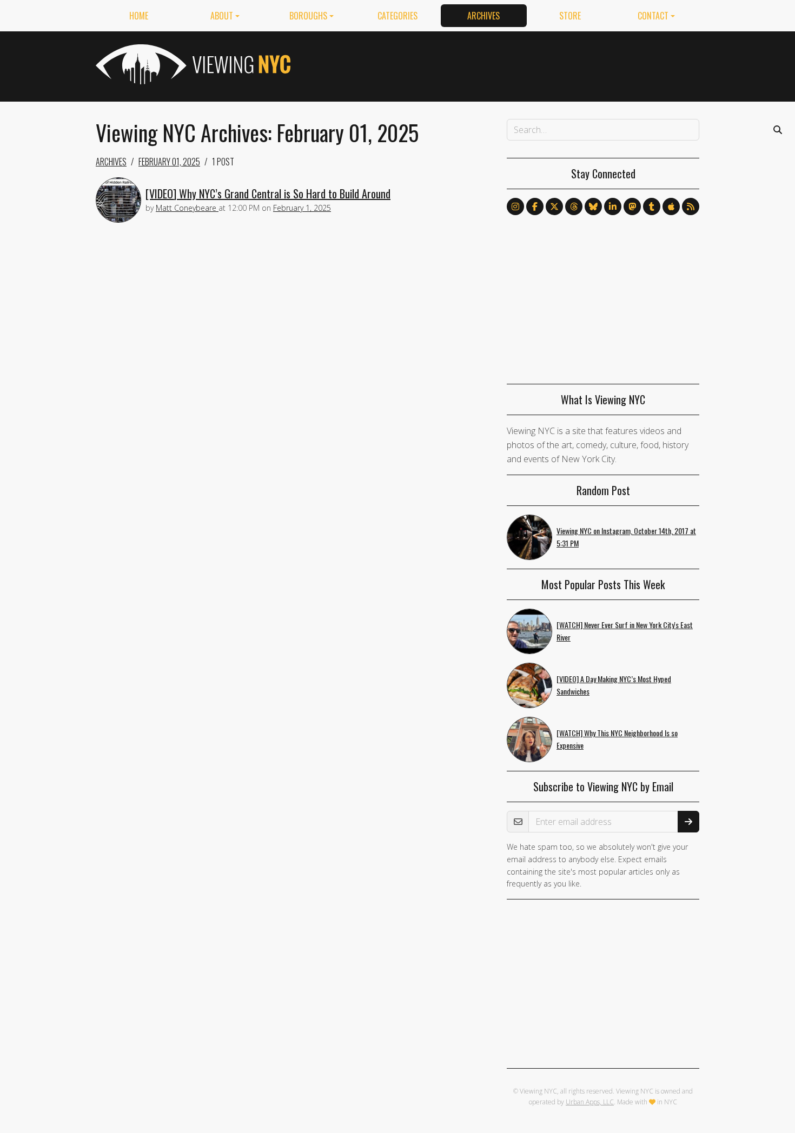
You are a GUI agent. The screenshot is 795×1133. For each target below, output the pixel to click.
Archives (483, 15)
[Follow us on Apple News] (671, 206)
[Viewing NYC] (192, 64)
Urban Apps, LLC (590, 1102)
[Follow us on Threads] (573, 206)
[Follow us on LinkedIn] (612, 206)
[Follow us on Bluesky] (593, 206)
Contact (653, 15)
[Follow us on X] (554, 206)
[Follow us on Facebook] (535, 206)
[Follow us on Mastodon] (632, 206)
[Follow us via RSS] (690, 206)
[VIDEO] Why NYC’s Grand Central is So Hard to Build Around (267, 193)
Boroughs (308, 15)
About (221, 15)
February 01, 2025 (169, 161)
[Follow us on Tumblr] (651, 206)
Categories (397, 15)
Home (138, 15)
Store (570, 15)
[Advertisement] (502, 64)
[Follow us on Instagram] (515, 206)
